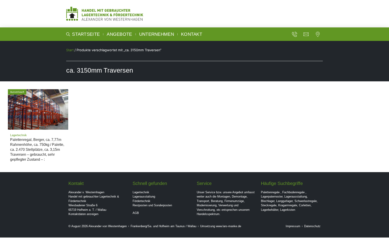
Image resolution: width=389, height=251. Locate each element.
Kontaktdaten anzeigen (83, 214)
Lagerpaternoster (272, 196)
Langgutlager (284, 201)
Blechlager (267, 201)
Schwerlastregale (305, 201)
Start (70, 50)
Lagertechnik (141, 192)
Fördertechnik (141, 201)
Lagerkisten (287, 209)
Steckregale (268, 205)
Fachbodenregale (293, 192)
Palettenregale (270, 192)
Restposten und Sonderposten (152, 205)
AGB (136, 213)
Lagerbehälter (269, 209)
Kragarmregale (287, 205)
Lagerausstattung (144, 196)
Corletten (305, 205)
